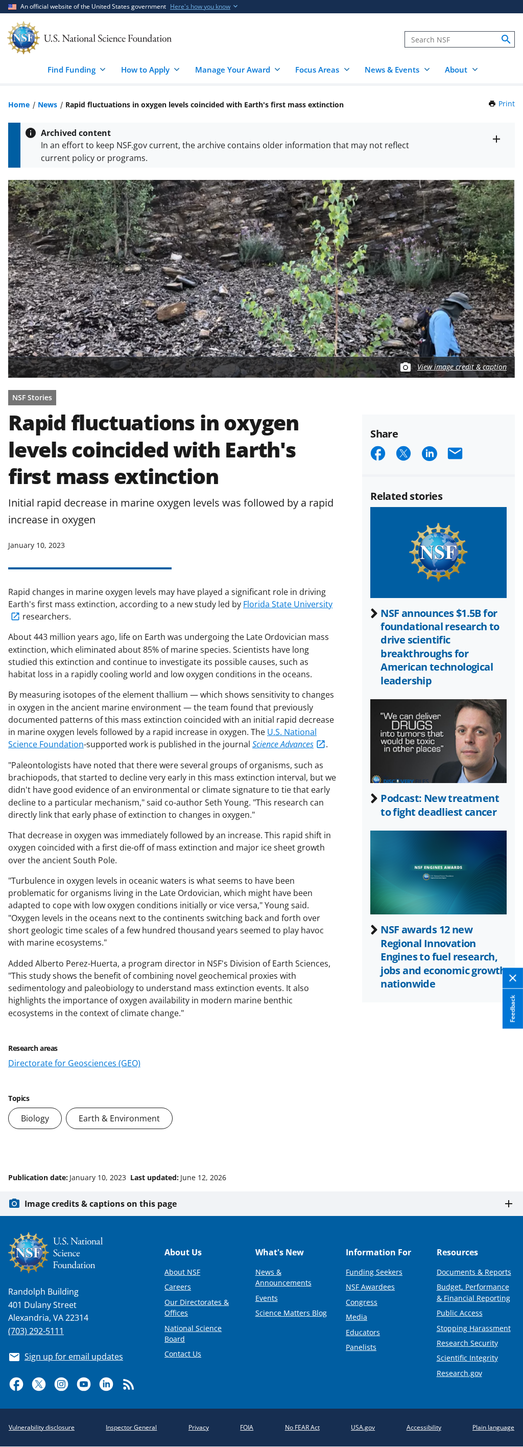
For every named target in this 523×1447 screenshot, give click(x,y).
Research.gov (459, 1373)
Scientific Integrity (467, 1358)
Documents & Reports (474, 1272)
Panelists (361, 1347)
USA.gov (363, 1427)
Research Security (467, 1343)
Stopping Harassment (474, 1328)
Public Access (460, 1313)
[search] (506, 39)
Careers (177, 1287)
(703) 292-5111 (36, 1331)
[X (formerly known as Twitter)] (39, 1384)
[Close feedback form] (513, 978)
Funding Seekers (374, 1272)
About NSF (182, 1272)
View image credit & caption (462, 367)
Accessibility (424, 1427)
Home (19, 104)
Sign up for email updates (74, 1356)
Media (356, 1317)
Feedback (512, 1009)
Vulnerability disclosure (42, 1427)
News (47, 104)
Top (500, 1138)
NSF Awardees (370, 1287)
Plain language (493, 1427)
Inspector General (131, 1427)
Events (266, 1298)
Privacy (198, 1427)
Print (506, 103)
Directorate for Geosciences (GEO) (74, 1063)
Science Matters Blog (291, 1313)
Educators (363, 1332)
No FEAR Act (302, 1427)
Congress (361, 1302)
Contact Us (182, 1354)
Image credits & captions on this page (101, 1203)
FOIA (246, 1427)
